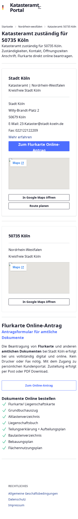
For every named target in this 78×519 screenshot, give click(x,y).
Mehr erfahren (20, 137)
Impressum (16, 505)
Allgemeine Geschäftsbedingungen (33, 493)
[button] (39, 8)
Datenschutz (17, 499)
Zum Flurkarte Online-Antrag (39, 146)
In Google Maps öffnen (39, 197)
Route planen (39, 206)
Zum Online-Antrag (39, 385)
